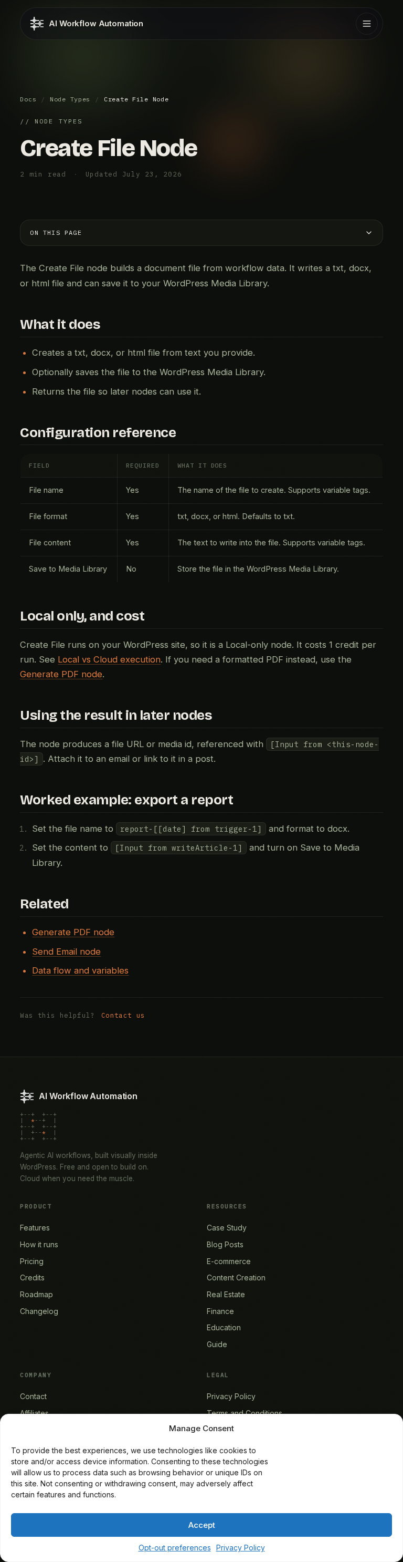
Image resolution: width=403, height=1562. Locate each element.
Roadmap (36, 1294)
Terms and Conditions (244, 1413)
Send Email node (66, 951)
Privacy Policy (240, 1547)
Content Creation (236, 1277)
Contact (33, 1396)
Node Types (70, 99)
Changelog (39, 1311)
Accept (201, 1525)
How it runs (39, 1244)
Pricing (32, 1261)
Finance (220, 1311)
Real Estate (226, 1294)
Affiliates (34, 1413)
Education (224, 1327)
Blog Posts (225, 1244)
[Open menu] (367, 24)
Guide (217, 1344)
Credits (32, 1277)
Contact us (123, 1015)
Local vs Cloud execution (109, 659)
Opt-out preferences (175, 1547)
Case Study (227, 1227)
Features (35, 1227)
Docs (28, 99)
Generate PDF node (61, 674)
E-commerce (229, 1261)
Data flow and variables (80, 970)
